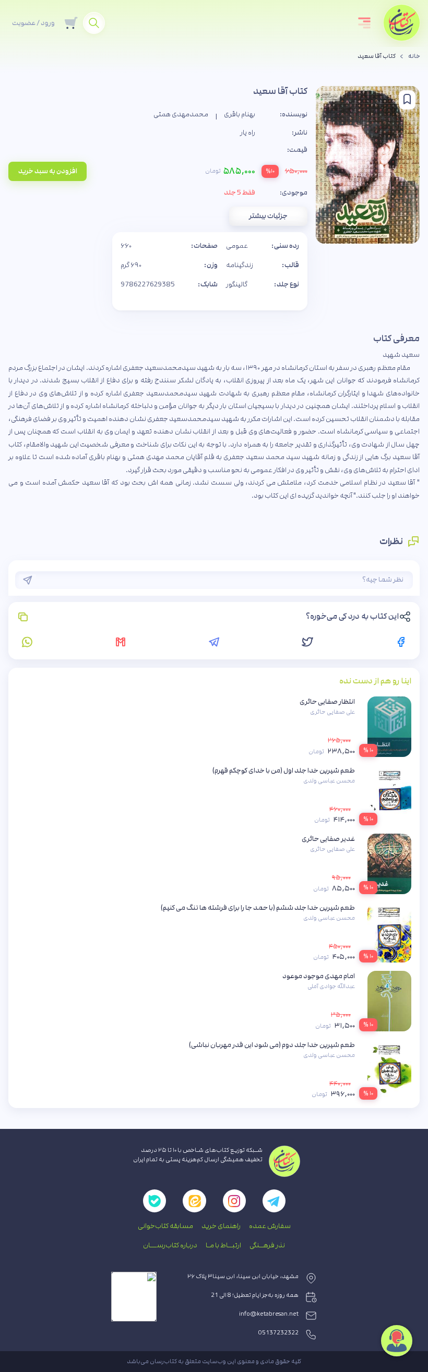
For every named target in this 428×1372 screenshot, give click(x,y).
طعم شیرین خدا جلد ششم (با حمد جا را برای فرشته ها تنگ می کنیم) (258, 907)
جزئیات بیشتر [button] (268, 216)
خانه (414, 56)
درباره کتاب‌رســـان (170, 1245)
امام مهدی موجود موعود (318, 976)
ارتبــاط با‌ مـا (223, 1245)
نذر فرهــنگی (267, 1245)
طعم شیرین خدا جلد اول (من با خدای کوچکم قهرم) (283, 770)
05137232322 (278, 1333)
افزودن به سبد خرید (47, 171)
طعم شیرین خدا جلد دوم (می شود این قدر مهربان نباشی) (272, 1045)
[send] (27, 580)
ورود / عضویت (33, 23)
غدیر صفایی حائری (328, 839)
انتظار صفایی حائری (327, 701)
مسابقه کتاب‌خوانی (165, 1226)
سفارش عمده (270, 1226)
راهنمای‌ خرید (221, 1226)
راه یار (247, 132)
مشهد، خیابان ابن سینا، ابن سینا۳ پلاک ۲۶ (243, 1276)
